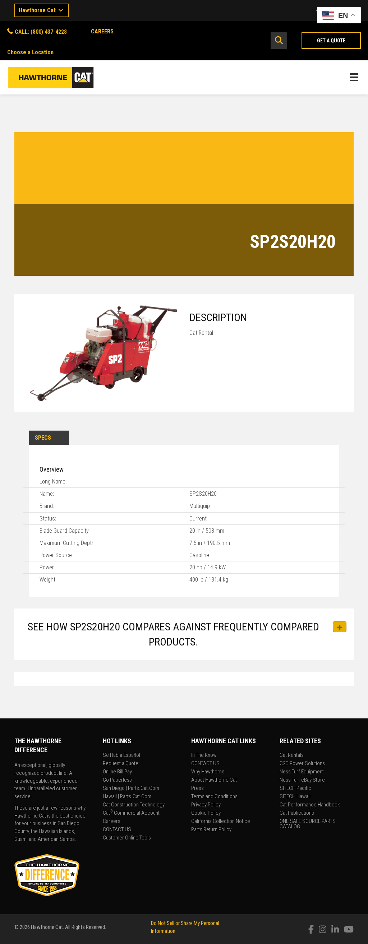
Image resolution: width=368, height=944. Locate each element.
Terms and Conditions (214, 797)
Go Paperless (117, 780)
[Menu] (354, 77)
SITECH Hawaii (295, 797)
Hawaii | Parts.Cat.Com (127, 797)
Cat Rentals (292, 755)
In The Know (204, 755)
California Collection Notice (220, 821)
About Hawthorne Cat (214, 780)
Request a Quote (120, 764)
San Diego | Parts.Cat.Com (131, 788)
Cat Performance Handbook (310, 805)
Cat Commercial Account (131, 813)
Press (197, 788)
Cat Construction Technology (134, 805)
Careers (111, 821)
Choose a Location (30, 52)
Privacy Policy (206, 805)
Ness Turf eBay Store (302, 780)
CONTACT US (117, 830)
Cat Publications (297, 813)
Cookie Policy (206, 813)
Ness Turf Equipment (302, 772)
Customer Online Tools (127, 838)
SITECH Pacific (295, 788)
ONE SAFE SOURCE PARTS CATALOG (308, 824)
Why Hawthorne (208, 772)
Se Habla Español (121, 755)
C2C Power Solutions (302, 764)
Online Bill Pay (117, 772)
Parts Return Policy (211, 830)
